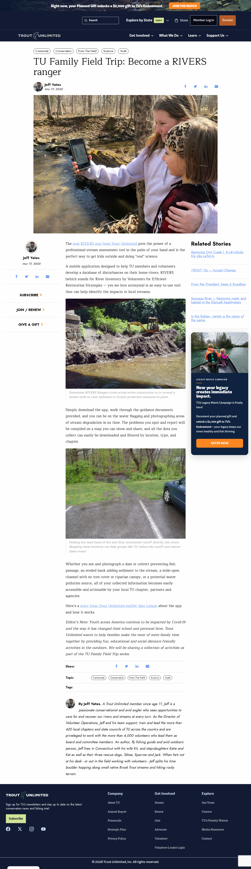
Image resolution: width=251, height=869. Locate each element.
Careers (207, 811)
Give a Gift (29, 324)
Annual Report (117, 811)
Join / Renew (29, 309)
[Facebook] (8, 829)
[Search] (85, 20)
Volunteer (161, 838)
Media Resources (213, 829)
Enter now (219, 443)
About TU (114, 802)
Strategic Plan (117, 829)
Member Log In (203, 21)
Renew (159, 811)
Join (157, 820)
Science (108, 51)
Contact (207, 838)
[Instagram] (31, 829)
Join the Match (184, 5)
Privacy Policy (117, 838)
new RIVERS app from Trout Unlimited (105, 244)
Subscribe (28, 295)
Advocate (161, 829)
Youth (123, 51)
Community (42, 51)
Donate (227, 21)
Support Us (215, 36)
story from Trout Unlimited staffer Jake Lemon (118, 606)
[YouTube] (43, 829)
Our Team (208, 802)
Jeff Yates (53, 84)
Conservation (63, 51)
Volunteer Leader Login (170, 847)
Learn (192, 36)
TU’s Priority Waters (215, 820)
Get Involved (139, 36)
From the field (87, 51)
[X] (20, 829)
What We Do (169, 36)
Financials (114, 820)
